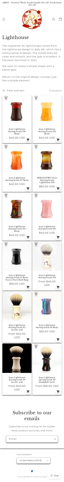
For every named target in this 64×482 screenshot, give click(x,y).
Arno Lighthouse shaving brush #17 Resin (17, 179)
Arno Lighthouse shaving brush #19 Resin (17, 131)
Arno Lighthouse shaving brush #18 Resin (47, 131)
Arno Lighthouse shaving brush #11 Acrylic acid (16, 327)
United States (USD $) (31, 460)
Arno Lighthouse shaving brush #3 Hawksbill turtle (47, 379)
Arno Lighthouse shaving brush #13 (47, 227)
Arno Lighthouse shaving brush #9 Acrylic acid (17, 379)
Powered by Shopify (40, 477)
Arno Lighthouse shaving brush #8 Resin (47, 326)
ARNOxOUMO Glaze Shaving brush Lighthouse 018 (47, 180)
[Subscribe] (54, 439)
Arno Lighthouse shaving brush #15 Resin (17, 228)
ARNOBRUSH (27, 477)
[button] (3, 19)
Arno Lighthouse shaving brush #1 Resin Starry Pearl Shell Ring (17, 277)
